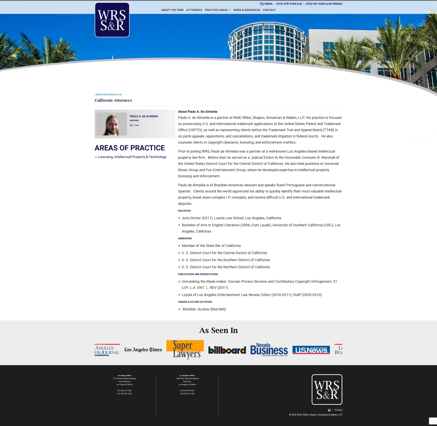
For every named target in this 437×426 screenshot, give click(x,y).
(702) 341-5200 (126, 391)
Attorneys (194, 10)
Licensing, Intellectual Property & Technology (132, 157)
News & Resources (247, 10)
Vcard (136, 125)
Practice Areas (216, 10)
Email (269, 3)
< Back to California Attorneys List (108, 94)
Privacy (338, 410)
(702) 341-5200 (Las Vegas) (324, 3)
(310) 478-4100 (188, 391)
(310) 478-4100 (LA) (289, 3)
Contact (269, 10)
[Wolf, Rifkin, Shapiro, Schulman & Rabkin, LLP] (112, 20)
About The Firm (172, 10)
